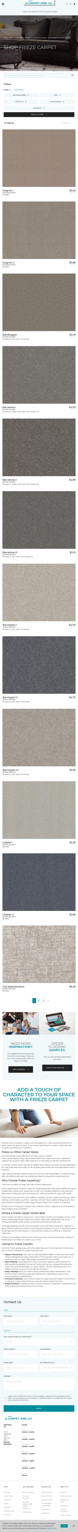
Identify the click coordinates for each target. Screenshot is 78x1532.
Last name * (44, 1316)
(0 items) (74, 4)
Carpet (27, 38)
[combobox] (37, 75)
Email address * (45, 1349)
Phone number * (10, 1349)
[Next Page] (48, 1000)
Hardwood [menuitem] (7, 1500)
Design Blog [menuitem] (27, 1512)
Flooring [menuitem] (7, 1492)
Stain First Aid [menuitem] (46, 1496)
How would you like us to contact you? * (18, 1336)
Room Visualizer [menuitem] (28, 1492)
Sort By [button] (66, 123)
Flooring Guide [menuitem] (46, 1500)
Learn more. (52, 1528)
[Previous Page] (30, 1000)
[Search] (72, 75)
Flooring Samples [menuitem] (26, 1497)
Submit (39, 1408)
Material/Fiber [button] (19, 95)
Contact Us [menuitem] (64, 1506)
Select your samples (55, 1068)
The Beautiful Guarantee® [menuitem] (46, 1505)
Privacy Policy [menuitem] (65, 1515)
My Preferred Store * (47, 1362)
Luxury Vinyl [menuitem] (8, 1496)
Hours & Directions (7, 1443)
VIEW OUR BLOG (18, 1069)
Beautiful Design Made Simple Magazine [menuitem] (27, 1505)
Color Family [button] (55, 102)
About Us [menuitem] (63, 1492)
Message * (7, 1376)
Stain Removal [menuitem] (46, 1492)
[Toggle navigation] (3, 4)
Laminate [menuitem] (7, 1507)
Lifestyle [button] (19, 102)
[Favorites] (71, 4)
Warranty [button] (37, 108)
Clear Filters (19, 90)
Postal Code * (8, 1362)
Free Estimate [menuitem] (9, 1511)
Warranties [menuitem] (45, 1509)
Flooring (18, 38)
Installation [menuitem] (45, 1513)
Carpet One (8, 38)
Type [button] (56, 95)
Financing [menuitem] (7, 1515)
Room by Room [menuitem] (66, 1496)
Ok (64, 1526)
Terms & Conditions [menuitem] (64, 1510)
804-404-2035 (52, 12)
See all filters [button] (37, 114)
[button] (67, 4)
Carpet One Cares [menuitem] (64, 1501)
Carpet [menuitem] (6, 1503)
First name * (8, 1316)
